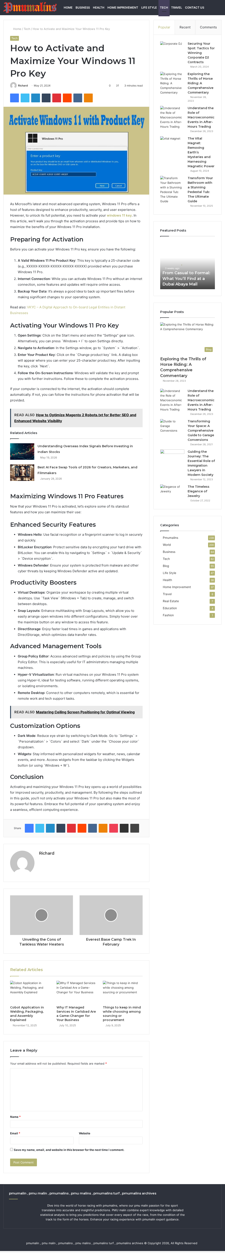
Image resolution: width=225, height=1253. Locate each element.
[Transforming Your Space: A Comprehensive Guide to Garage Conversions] (172, 427)
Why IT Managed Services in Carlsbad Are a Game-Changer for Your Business (76, 1013)
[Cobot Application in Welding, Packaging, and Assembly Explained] (30, 992)
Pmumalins (170, 537)
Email (15, 1133)
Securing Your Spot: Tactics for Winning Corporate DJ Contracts (201, 53)
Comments (208, 27)
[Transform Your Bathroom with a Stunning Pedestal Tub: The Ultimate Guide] (172, 190)
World (167, 544)
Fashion (168, 615)
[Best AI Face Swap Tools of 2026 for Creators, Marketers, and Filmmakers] (22, 472)
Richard (23, 85)
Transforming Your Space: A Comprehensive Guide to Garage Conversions (201, 430)
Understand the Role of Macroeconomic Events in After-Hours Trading (201, 117)
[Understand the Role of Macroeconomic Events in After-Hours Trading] (172, 117)
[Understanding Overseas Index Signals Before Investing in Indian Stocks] (22, 451)
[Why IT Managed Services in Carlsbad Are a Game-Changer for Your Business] (76, 992)
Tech (164, 7)
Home (68, 7)
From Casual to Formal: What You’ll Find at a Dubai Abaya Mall (186, 278)
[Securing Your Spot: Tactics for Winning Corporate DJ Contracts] (172, 49)
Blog (166, 566)
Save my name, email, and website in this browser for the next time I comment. (69, 1150)
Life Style (149, 7)
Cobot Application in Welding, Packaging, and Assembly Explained (27, 1013)
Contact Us (194, 7)
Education (170, 608)
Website (84, 1133)
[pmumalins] (30, 7)
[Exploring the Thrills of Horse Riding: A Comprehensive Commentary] (172, 83)
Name (15, 1117)
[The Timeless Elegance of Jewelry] (172, 492)
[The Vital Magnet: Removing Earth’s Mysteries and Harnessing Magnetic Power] (172, 144)
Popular (164, 27)
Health (98, 7)
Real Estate (171, 601)
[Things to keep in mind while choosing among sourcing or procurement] (123, 992)
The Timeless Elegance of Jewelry (198, 491)
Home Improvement (122, 7)
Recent (185, 27)
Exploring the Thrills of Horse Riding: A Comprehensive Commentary (200, 83)
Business (83, 7)
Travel (176, 7)
